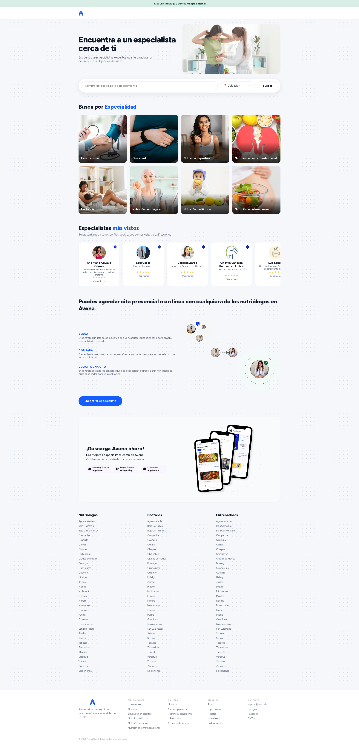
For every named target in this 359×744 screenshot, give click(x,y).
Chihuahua (84, 554)
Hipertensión (134, 704)
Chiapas (83, 549)
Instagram (253, 709)
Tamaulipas (84, 647)
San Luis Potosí (86, 628)
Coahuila (83, 540)
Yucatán (83, 661)
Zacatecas (84, 666)
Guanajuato (85, 568)
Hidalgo (83, 577)
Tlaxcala (83, 652)
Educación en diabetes (139, 713)
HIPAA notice (174, 718)
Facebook (253, 713)
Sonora (82, 638)
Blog (210, 704)
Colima (82, 544)
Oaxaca (83, 610)
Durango (83, 563)
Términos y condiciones (180, 713)
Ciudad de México (88, 558)
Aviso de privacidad (178, 709)
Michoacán (84, 591)
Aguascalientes (87, 521)
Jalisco (82, 582)
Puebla (82, 614)
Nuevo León (85, 605)
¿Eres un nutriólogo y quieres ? (179, 3)
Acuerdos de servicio (178, 723)
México (82, 586)
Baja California (86, 526)
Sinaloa (82, 633)
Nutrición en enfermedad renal (144, 727)
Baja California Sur (88, 530)
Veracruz (83, 656)
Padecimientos (215, 723)
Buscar (267, 85)
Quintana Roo (86, 624)
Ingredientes (214, 718)
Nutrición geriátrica (138, 718)
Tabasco (83, 642)
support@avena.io (257, 704)
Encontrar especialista (100, 401)
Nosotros (172, 704)
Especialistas (214, 709)
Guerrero (83, 572)
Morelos (83, 596)
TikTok (251, 718)
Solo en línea (85, 670)
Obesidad (133, 709)
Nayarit (82, 600)
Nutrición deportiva (138, 723)
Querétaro (84, 619)
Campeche (84, 535)
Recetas (212, 713)
